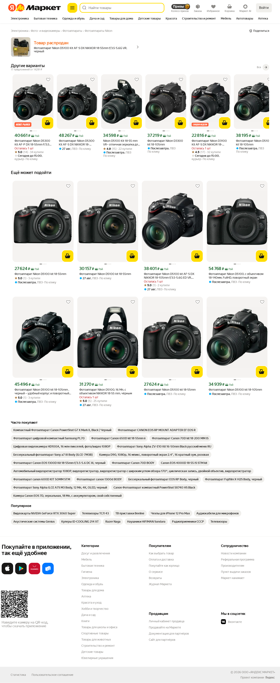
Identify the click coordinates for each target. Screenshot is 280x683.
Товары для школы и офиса (99, 627)
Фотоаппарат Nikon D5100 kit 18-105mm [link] (253, 142)
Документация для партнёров (169, 633)
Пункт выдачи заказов (236, 571)
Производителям (232, 565)
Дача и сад (88, 615)
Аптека (86, 596)
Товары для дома (92, 590)
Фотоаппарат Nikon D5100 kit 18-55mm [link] (40, 274)
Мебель (86, 559)
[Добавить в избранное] (48, 79)
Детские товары (92, 651)
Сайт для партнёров (162, 639)
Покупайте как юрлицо (164, 565)
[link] (62, 430)
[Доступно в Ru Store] (48, 573)
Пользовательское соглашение (52, 674)
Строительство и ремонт (98, 645)
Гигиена (86, 571)
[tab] (19, 19)
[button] (249, 622)
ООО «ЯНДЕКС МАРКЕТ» (258, 672)
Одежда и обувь (92, 584)
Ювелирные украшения (97, 658)
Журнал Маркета (160, 584)
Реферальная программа (237, 559)
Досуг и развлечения (95, 553)
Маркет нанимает (233, 578)
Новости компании (233, 553)
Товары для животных (96, 639)
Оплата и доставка (161, 559)
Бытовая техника (92, 565)
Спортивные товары (95, 633)
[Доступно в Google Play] (21, 573)
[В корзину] (47, 123)
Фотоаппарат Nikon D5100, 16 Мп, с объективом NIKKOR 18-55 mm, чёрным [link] (105, 391)
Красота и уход (91, 602)
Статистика (18, 674)
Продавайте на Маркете (165, 627)
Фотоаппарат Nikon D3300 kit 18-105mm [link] (165, 142)
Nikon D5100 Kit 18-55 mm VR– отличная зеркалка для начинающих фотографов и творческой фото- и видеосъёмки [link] (121, 142)
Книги (85, 621)
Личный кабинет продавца (166, 621)
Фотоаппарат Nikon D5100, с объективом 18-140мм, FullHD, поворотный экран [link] (236, 275)
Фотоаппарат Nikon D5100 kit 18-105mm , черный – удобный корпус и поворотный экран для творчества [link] (42, 391)
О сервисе (156, 571)
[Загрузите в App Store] (7, 573)
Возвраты (155, 578)
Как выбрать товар (161, 553)
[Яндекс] (270, 677)
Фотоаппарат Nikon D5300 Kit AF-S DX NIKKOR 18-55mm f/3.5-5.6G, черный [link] (76, 142)
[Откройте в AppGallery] (34, 573)
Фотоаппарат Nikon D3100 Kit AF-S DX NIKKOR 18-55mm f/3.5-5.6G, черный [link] (209, 142)
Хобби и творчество (94, 608)
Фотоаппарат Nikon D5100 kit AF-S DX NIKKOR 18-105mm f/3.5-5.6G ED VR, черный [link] (169, 275)
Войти (264, 8)
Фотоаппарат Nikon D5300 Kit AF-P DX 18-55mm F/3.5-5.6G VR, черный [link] (32, 142)
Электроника (90, 578)
